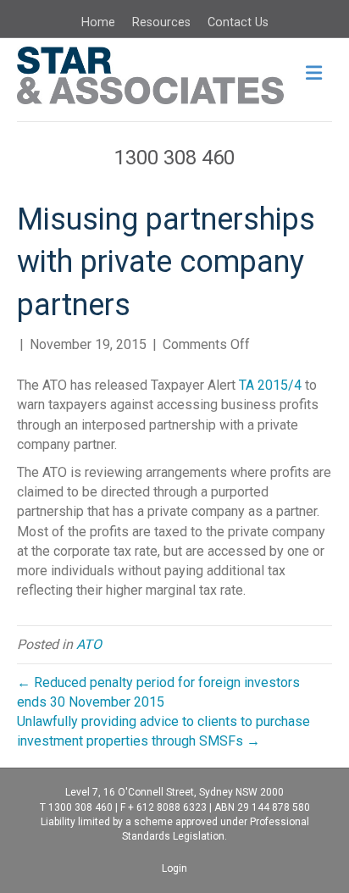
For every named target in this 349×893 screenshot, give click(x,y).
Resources (161, 22)
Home (98, 22)
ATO (89, 644)
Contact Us (238, 22)
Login (174, 868)
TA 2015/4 (270, 385)
